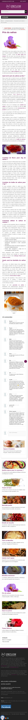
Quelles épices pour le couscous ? (13, 470)
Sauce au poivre (7, 610)
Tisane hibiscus (7, 628)
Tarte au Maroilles (7, 540)
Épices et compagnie (6, 639)
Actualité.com (14, 674)
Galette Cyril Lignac (8, 558)
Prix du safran (6, 593)
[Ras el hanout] (14, 301)
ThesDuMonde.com (14, 667)
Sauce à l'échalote (9, 449)
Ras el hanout (14, 311)
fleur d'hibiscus (15, 71)
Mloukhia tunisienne (8, 575)
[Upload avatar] (5, 433)
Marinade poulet (7, 505)
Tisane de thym (7, 487)
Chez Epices (16, 94)
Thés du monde (5, 641)
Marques (4, 637)
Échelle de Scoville (8, 523)
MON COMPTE (23, 1)
